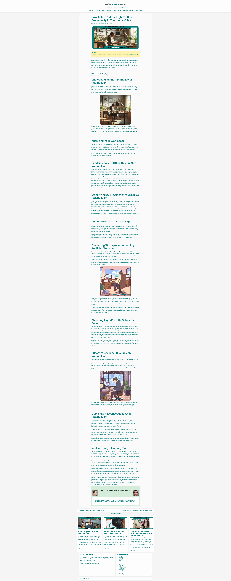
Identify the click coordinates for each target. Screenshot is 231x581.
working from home (109, 59)
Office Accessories (122, 567)
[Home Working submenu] (121, 10)
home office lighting (111, 361)
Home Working (121, 563)
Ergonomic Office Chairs (123, 561)
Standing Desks (122, 573)
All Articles (121, 557)
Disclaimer (121, 559)
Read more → (81, 548)
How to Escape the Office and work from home (88, 532)
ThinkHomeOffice (86, 578)
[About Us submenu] (93, 10)
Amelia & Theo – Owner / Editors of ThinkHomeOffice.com (115, 490)
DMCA (120, 560)
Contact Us (121, 558)
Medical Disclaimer (122, 565)
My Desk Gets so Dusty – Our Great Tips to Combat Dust (114, 532)
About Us (120, 556)
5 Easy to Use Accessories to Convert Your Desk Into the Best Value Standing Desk (141, 533)
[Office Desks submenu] (142, 10)
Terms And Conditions (123, 574)
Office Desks (121, 569)
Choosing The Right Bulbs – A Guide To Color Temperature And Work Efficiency (137, 510)
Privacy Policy (121, 572)
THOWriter (110, 23)
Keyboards (121, 564)
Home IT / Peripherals (123, 562)
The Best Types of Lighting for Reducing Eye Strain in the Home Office (92, 510)
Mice (120, 566)
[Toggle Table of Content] (104, 74)
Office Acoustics (122, 568)
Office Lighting (121, 571)
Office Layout (121, 570)
